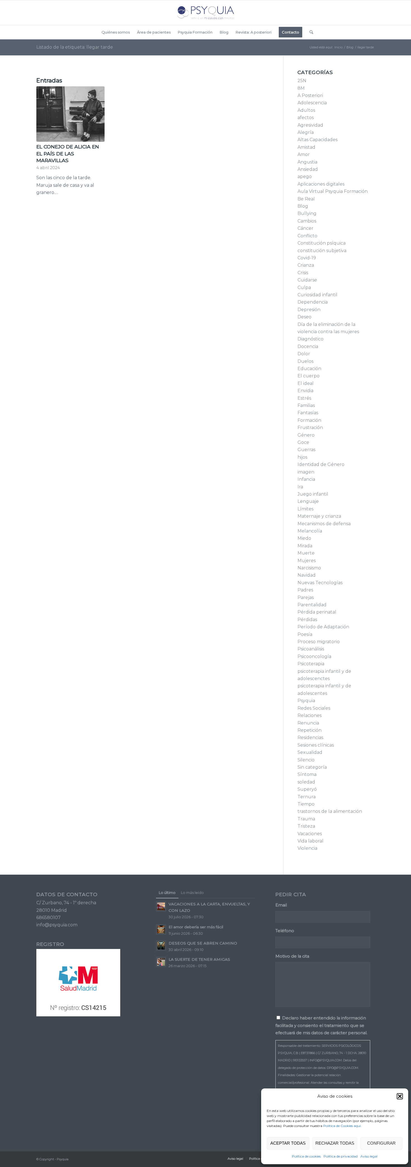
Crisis (302, 272)
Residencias (310, 737)
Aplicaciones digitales (320, 184)
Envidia (305, 390)
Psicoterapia (310, 663)
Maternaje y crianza (319, 516)
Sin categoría (312, 767)
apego (304, 176)
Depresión (308, 309)
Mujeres (306, 560)
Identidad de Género (320, 464)
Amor (303, 154)
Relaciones (309, 715)
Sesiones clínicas (315, 745)
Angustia (307, 162)
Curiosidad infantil (317, 294)
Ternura (306, 796)
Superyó (307, 789)
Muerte (306, 553)
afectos (305, 117)
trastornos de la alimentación (329, 811)
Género (306, 435)
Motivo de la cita (292, 956)
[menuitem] (115, 32)
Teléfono (286, 930)
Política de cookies (306, 1156)
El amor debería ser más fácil (196, 927)
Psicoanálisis (310, 649)
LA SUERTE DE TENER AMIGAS (199, 959)
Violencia (307, 848)
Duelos (305, 361)
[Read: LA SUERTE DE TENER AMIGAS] (161, 962)
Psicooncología (314, 656)
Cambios (306, 221)
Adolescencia (312, 102)
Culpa (304, 287)
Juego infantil (312, 494)
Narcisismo (309, 568)
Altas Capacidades (317, 139)
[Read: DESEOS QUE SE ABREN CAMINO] (161, 946)
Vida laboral (310, 841)
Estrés (304, 398)
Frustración (310, 427)
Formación (309, 420)
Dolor (303, 353)
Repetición (309, 730)
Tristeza (306, 826)
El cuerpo (308, 375)
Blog (302, 206)
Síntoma (306, 774)
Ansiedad (307, 169)
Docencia (307, 346)
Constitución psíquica (321, 243)
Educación (309, 368)
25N (301, 80)
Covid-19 (306, 258)
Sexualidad (309, 752)
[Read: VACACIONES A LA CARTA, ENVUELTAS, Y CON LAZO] (161, 906)
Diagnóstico (310, 339)
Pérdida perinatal (316, 612)
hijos (302, 457)
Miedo (304, 538)
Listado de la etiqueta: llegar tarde (74, 47)
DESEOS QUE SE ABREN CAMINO (203, 943)
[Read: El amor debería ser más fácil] (161, 929)
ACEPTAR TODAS (288, 1143)
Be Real (306, 199)
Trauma (306, 819)
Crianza (305, 265)
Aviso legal (368, 1156)
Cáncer (305, 228)
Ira (300, 486)
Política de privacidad (340, 1156)
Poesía (304, 634)
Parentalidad (312, 604)
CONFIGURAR (381, 1143)
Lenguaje (308, 501)
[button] (400, 1096)
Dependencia (312, 302)
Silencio (306, 760)
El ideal (305, 383)
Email (282, 905)
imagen (305, 472)
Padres (305, 590)
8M (301, 88)
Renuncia (308, 723)
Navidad (306, 575)
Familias (306, 405)
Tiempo (306, 804)
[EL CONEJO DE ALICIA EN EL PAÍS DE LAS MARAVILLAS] (70, 114)
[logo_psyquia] (205, 12)
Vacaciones (309, 833)
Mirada (304, 545)
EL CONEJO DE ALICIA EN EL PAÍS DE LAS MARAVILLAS (67, 153)
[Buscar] (309, 32)
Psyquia (306, 700)
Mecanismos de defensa (324, 523)
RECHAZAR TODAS (334, 1143)
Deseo (304, 316)
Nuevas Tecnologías (319, 582)
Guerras (306, 449)
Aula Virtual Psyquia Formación (332, 191)
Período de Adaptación (323, 626)
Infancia (306, 479)
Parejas (305, 597)
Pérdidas (307, 619)
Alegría (305, 132)
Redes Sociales (313, 708)
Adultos (306, 110)
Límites (305, 509)
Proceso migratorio (318, 641)
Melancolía (309, 531)
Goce (303, 442)
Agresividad (310, 125)
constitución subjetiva (321, 250)
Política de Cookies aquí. (342, 1126)
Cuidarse (307, 280)
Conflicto (307, 235)
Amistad (306, 147)
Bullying (306, 213)
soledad (306, 782)
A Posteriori (310, 95)
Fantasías (307, 412)
